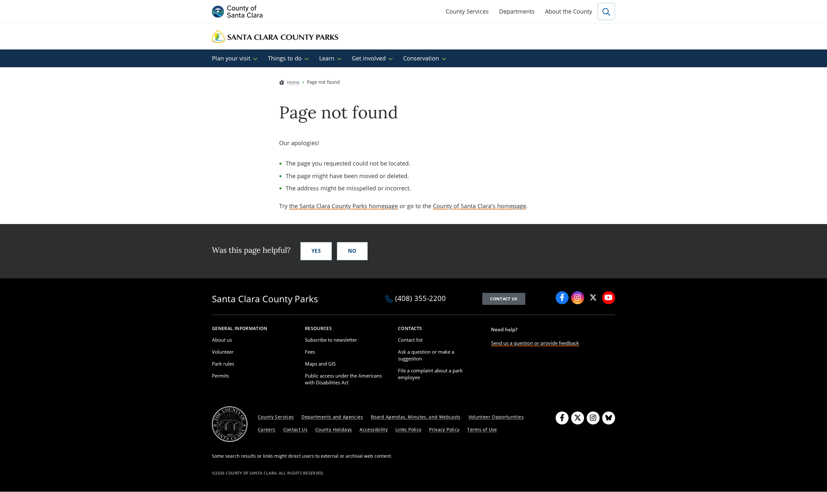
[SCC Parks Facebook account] (562, 297)
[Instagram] (593, 418)
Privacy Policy (444, 429)
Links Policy (408, 429)
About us (222, 340)
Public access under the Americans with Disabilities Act (343, 379)
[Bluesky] (608, 418)
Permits (220, 375)
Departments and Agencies (332, 417)
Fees (310, 351)
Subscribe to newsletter (331, 340)
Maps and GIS (320, 363)
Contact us (503, 299)
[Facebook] (562, 418)
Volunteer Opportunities (496, 417)
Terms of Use (482, 429)
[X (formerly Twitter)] (577, 418)
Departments (517, 11)
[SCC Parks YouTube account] (608, 297)
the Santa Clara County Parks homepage (343, 206)
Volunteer (223, 351)
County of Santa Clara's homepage (479, 206)
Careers (267, 429)
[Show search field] (606, 11)
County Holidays (333, 429)
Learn (326, 58)
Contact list (410, 340)
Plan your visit (231, 58)
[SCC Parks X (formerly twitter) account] (593, 297)
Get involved (369, 58)
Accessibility (374, 429)
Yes (316, 250)
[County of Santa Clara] (237, 12)
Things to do (285, 58)
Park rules (223, 363)
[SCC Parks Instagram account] (577, 297)
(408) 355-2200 (420, 299)
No (352, 250)
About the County (568, 11)
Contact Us (295, 429)
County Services (467, 11)
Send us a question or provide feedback (535, 343)
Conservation (421, 58)
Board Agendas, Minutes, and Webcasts (416, 417)
